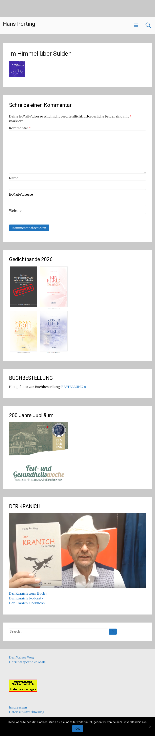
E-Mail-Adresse (21, 194)
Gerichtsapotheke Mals (27, 662)
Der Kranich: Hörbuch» (27, 603)
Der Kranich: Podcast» (26, 598)
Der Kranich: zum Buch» (28, 593)
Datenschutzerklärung (26, 712)
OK (77, 728)
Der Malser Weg (21, 657)
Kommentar (20, 128)
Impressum (18, 707)
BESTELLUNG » (73, 387)
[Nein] (150, 727)
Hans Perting (19, 23)
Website (15, 211)
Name (13, 178)
